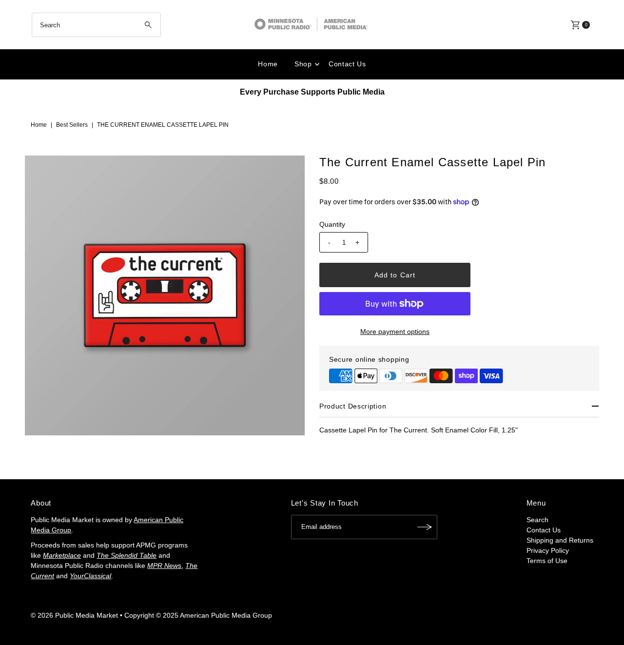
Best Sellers (72, 124)
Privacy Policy (547, 550)
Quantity (332, 224)
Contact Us (347, 64)
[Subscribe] (425, 527)
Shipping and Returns (559, 540)
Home (268, 64)
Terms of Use (546, 561)
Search (537, 520)
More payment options (394, 331)
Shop (303, 64)
